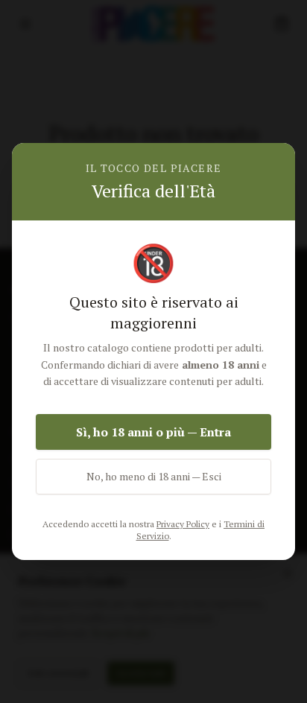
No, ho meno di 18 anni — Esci (153, 476)
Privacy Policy (182, 523)
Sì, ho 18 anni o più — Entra (153, 432)
